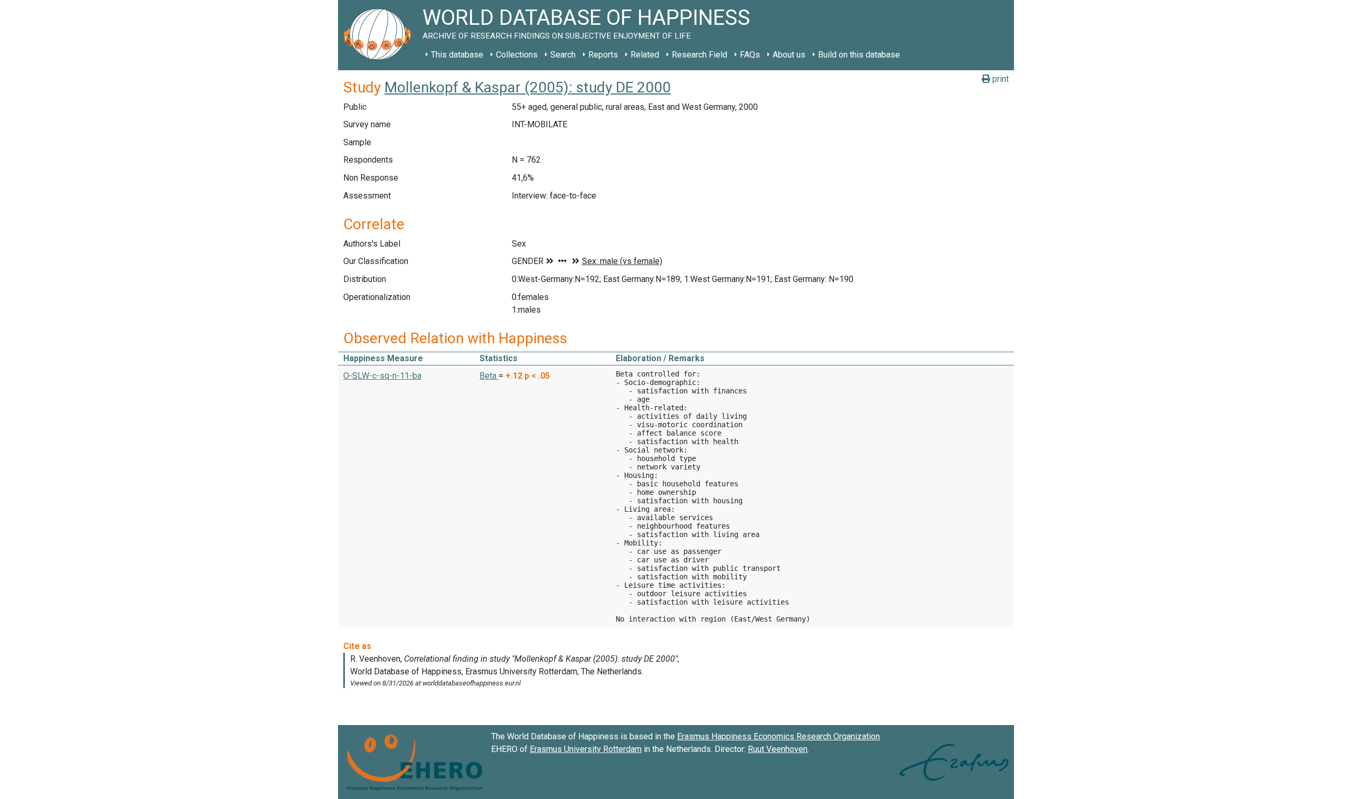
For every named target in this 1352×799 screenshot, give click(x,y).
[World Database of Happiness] (380, 35)
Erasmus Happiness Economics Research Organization (778, 736)
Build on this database (859, 55)
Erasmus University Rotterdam (586, 749)
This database (457, 55)
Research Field (699, 55)
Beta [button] (489, 376)
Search (563, 55)
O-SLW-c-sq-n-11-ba (382, 376)
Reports (603, 55)
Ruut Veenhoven (778, 749)
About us (789, 55)
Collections (517, 55)
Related (645, 55)
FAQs (750, 55)
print (999, 79)
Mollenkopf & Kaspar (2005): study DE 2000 (527, 87)
